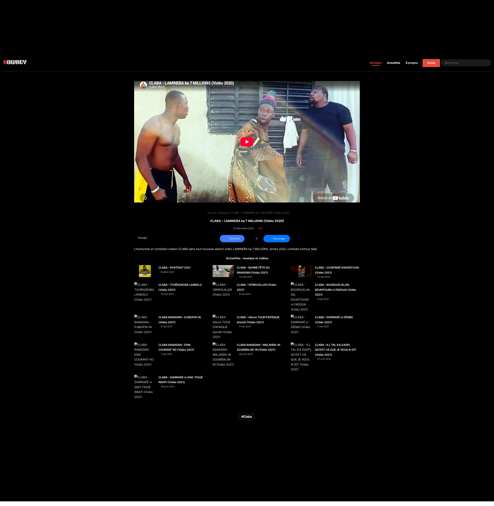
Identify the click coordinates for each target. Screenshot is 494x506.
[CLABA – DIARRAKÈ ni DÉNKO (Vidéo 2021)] (301, 324)
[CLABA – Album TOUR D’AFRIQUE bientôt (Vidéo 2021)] (223, 327)
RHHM (431, 63)
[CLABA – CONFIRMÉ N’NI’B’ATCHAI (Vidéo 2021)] (301, 271)
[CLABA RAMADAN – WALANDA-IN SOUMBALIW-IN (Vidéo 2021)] (223, 354)
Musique (375, 62)
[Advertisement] (247, 27)
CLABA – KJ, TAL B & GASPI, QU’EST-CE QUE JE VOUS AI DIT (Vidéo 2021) (335, 349)
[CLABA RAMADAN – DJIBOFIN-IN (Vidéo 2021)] (145, 324)
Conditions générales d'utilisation (249, 503)
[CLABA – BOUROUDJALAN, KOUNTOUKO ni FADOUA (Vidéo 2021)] (301, 297)
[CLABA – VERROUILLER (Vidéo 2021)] (223, 289)
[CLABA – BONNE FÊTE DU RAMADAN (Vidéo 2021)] (223, 271)
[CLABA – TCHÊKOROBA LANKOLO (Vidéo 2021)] (145, 292)
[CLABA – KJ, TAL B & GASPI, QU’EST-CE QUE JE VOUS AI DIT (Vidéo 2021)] (301, 357)
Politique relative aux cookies (208, 503)
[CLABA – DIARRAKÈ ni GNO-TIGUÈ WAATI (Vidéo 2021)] (145, 387)
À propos (412, 62)
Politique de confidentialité (287, 503)
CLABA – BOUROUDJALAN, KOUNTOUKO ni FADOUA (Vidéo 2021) (335, 289)
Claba (247, 416)
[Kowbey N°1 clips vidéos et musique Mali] (15, 63)
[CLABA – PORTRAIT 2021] (145, 271)
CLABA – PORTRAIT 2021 (174, 267)
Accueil (211, 212)
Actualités (393, 62)
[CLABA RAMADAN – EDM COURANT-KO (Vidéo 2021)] (145, 354)
